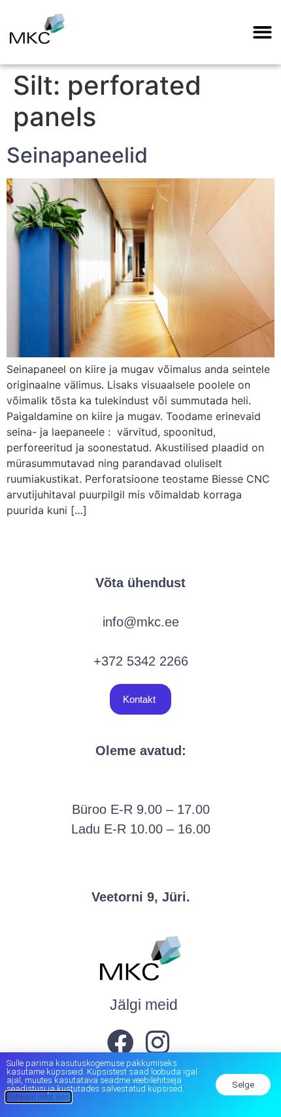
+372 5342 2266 (140, 661)
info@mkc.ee (141, 622)
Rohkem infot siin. (39, 1097)
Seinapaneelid (77, 155)
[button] (263, 32)
